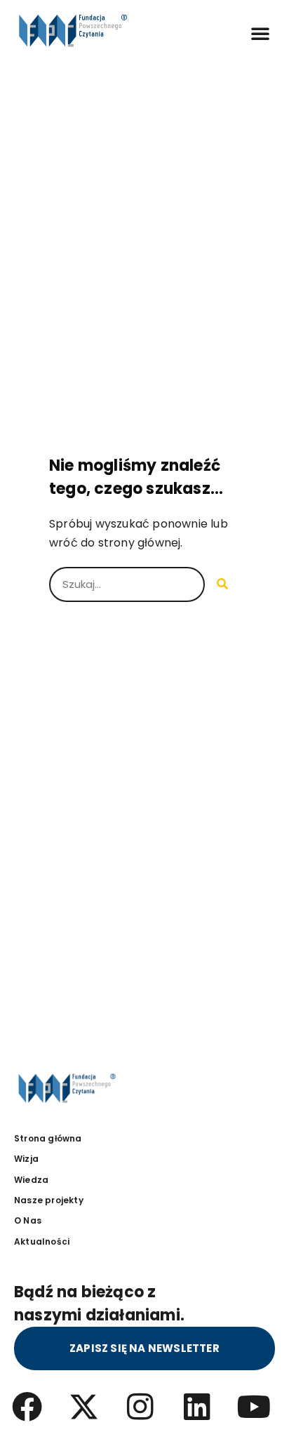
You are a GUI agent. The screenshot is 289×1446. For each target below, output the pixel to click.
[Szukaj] (222, 584)
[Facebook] (27, 1406)
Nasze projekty (48, 1200)
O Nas (27, 1220)
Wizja (26, 1159)
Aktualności (41, 1241)
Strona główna (48, 1138)
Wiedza (31, 1180)
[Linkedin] (197, 1406)
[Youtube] (254, 1406)
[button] (260, 33)
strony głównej (139, 543)
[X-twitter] (84, 1406)
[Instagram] (141, 1406)
